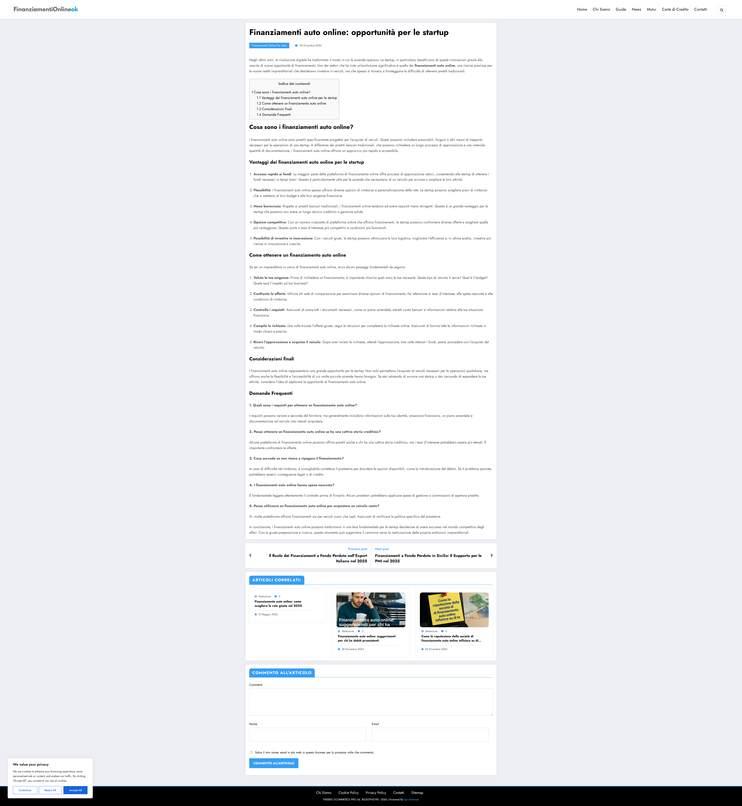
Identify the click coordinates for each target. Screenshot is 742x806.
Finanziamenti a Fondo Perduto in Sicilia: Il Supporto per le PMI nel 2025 (428, 558)
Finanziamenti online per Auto (269, 45)
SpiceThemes (411, 799)
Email (375, 724)
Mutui (651, 9)
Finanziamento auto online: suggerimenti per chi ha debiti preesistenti (367, 638)
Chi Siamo (601, 9)
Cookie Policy (349, 792)
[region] (50, 778)
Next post (382, 549)
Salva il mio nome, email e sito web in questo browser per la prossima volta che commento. (314, 752)
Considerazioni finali (274, 108)
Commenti (255, 685)
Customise (25, 790)
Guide (621, 9)
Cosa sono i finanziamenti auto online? (280, 92)
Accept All (75, 790)
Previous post (357, 549)
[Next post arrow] (491, 555)
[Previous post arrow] (250, 555)
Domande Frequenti (274, 114)
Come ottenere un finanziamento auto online (291, 103)
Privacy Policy (376, 792)
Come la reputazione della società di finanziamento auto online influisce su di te (449, 638)
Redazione (265, 596)
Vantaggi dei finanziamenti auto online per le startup (297, 97)
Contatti (700, 9)
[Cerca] (722, 10)
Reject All (50, 790)
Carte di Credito (675, 9)
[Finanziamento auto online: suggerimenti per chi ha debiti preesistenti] (370, 609)
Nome (253, 724)
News (636, 9)
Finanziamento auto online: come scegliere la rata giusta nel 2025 (278, 603)
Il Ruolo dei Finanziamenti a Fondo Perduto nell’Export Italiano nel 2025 (318, 558)
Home (582, 9)
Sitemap (417, 792)
